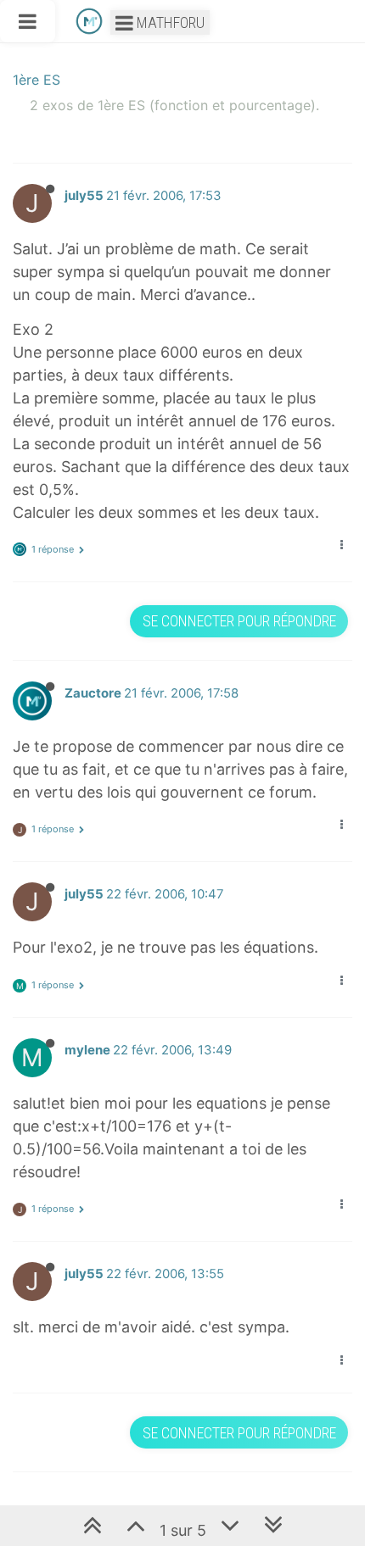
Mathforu (169, 22)
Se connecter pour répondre (239, 621)
